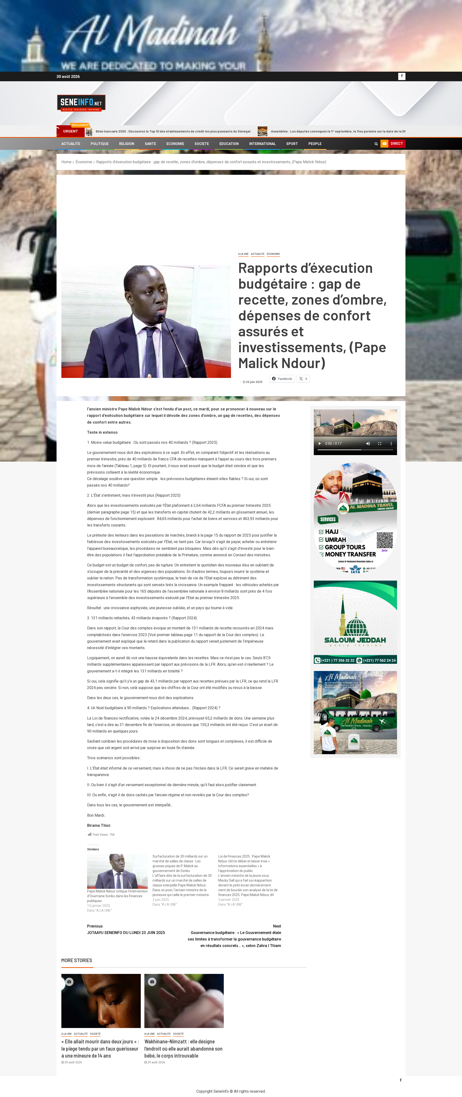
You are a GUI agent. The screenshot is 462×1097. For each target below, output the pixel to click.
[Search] (376, 143)
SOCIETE (202, 144)
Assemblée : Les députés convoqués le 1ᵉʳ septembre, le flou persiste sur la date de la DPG (272, 131)
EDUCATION (229, 144)
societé (95, 1034)
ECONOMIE (175, 144)
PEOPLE (314, 144)
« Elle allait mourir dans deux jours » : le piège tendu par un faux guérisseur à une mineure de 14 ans (100, 1048)
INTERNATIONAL (262, 144)
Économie (273, 254)
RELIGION (126, 144)
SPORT (292, 144)
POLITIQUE (100, 144)
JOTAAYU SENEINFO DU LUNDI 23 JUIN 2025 (126, 929)
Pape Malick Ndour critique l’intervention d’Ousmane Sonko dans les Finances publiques (117, 896)
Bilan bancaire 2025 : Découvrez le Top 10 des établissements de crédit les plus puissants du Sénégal (105, 131)
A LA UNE (243, 254)
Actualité (257, 254)
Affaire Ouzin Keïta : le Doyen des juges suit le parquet (403, 131)
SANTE (150, 144)
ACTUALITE (70, 144)
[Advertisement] (231, 215)
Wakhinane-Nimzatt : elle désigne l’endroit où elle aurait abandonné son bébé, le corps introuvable (183, 1048)
